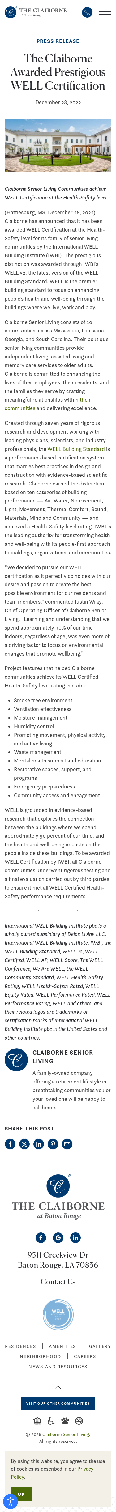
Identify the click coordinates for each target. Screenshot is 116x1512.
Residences (20, 1346)
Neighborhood (40, 1356)
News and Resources (58, 1366)
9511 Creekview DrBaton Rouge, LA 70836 (58, 1259)
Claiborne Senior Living (65, 1434)
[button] (105, 12)
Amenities (62, 1346)
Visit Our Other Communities (58, 1403)
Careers (85, 1356)
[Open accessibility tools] (10, 1501)
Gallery (100, 1346)
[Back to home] (36, 12)
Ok (21, 1494)
